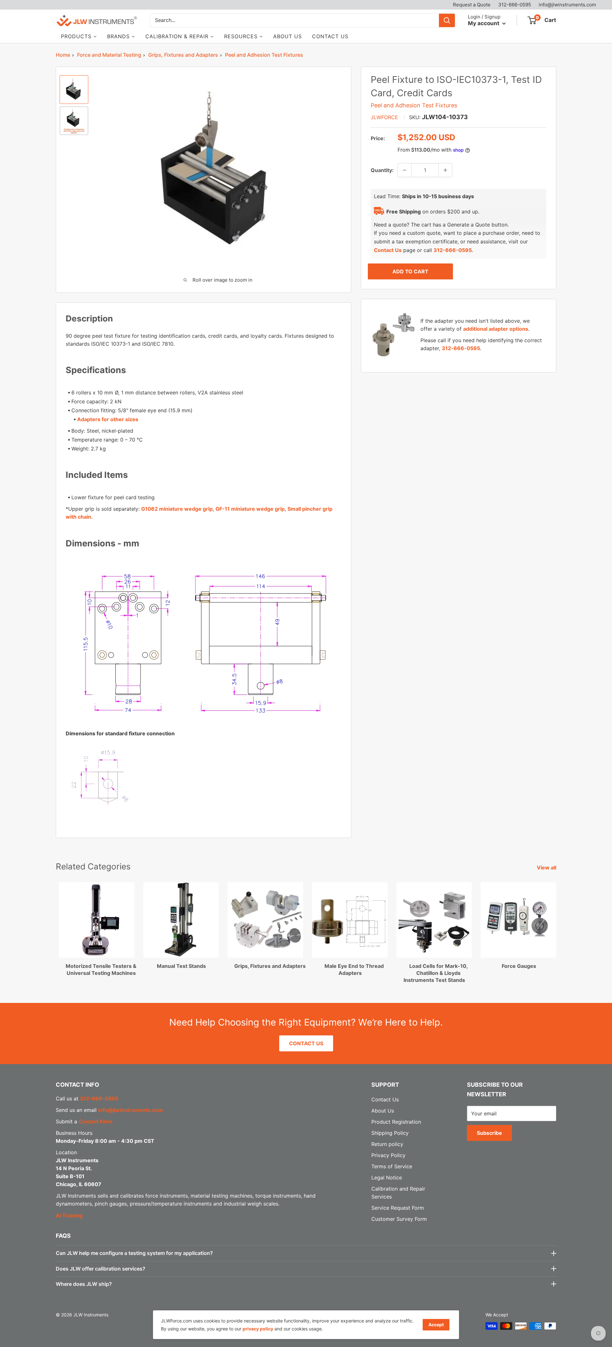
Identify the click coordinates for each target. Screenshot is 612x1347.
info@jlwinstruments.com (567, 5)
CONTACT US (306, 1043)
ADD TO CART (410, 271)
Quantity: (382, 170)
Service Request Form (397, 1208)
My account (484, 23)
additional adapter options (495, 329)
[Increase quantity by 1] (445, 170)
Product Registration (396, 1122)
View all (547, 867)
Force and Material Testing (109, 55)
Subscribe (489, 1133)
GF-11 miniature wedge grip (250, 509)
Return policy (387, 1144)
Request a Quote (472, 5)
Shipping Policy (390, 1133)
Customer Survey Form (399, 1219)
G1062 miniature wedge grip (177, 509)
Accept (436, 1324)
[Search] (447, 20)
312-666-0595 (514, 5)
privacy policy (258, 1328)
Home (63, 55)
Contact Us (388, 250)
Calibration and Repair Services (398, 1192)
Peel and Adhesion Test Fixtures (264, 55)
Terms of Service (391, 1166)
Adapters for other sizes (107, 419)
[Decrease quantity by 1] (404, 170)
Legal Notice (386, 1177)
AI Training (69, 1215)
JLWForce (384, 117)
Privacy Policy (388, 1155)
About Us (382, 1110)
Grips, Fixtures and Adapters (183, 55)
